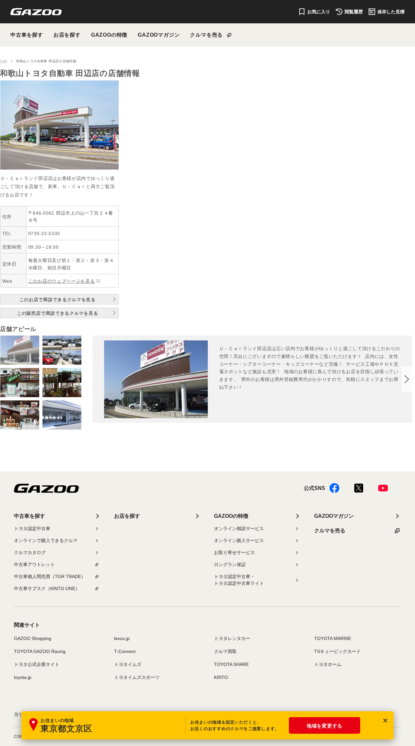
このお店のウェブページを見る (61, 281)
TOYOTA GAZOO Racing (39, 651)
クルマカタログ (30, 552)
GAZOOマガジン (159, 35)
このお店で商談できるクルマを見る (57, 299)
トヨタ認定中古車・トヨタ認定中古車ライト (239, 580)
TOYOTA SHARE (231, 664)
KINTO (221, 677)
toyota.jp (22, 677)
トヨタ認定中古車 (32, 528)
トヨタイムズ (127, 664)
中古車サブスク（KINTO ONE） (47, 588)
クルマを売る (206, 35)
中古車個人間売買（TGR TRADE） (50, 576)
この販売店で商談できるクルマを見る (57, 313)
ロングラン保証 (230, 564)
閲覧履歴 (354, 11)
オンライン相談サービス (239, 528)
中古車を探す (26, 35)
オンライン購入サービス (239, 540)
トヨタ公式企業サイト (36, 664)
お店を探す (67, 35)
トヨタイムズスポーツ (137, 677)
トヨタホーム (327, 664)
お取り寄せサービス (234, 552)
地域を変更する (324, 725)
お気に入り (318, 11)
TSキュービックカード (337, 651)
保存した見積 (391, 11)
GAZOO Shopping (32, 638)
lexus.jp (122, 638)
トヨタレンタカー (232, 638)
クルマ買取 (225, 651)
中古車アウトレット (34, 564)
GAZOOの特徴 (109, 35)
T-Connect (125, 651)
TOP (3, 61)
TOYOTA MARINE (332, 638)
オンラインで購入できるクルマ (45, 540)
